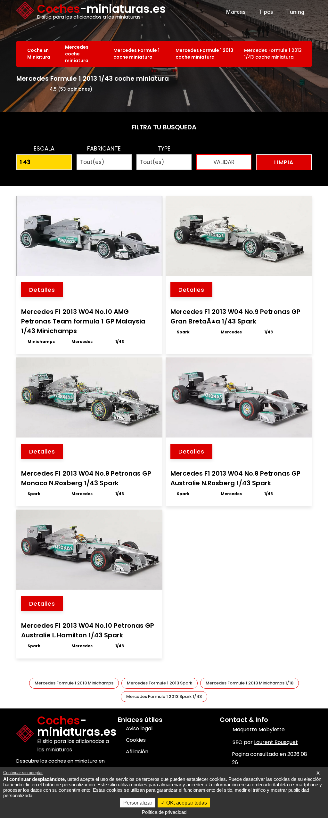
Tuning (295, 11)
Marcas (235, 11)
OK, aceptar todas (186, 803)
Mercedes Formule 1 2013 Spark (159, 683)
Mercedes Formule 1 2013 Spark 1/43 (164, 696)
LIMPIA (284, 162)
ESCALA (44, 148)
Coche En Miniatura (38, 53)
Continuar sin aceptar (23, 772)
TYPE (164, 148)
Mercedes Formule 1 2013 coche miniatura (204, 53)
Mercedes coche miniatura (76, 54)
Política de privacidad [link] (164, 812)
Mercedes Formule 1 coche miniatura (136, 53)
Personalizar (137, 803)
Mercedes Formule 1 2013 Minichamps (74, 683)
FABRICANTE (104, 148)
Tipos (265, 11)
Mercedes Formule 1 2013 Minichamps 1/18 (249, 683)
